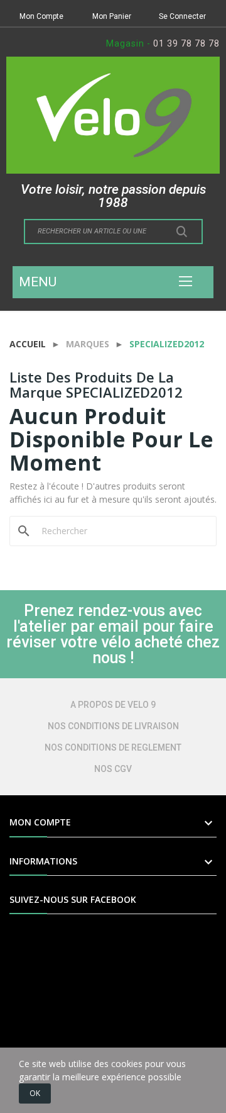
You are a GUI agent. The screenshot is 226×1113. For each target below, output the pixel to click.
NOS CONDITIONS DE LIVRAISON (113, 726)
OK (35, 1093)
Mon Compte (41, 16)
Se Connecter (182, 16)
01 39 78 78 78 (186, 43)
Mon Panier (111, 16)
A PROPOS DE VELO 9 (113, 705)
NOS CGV (113, 769)
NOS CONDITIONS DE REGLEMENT (113, 747)
